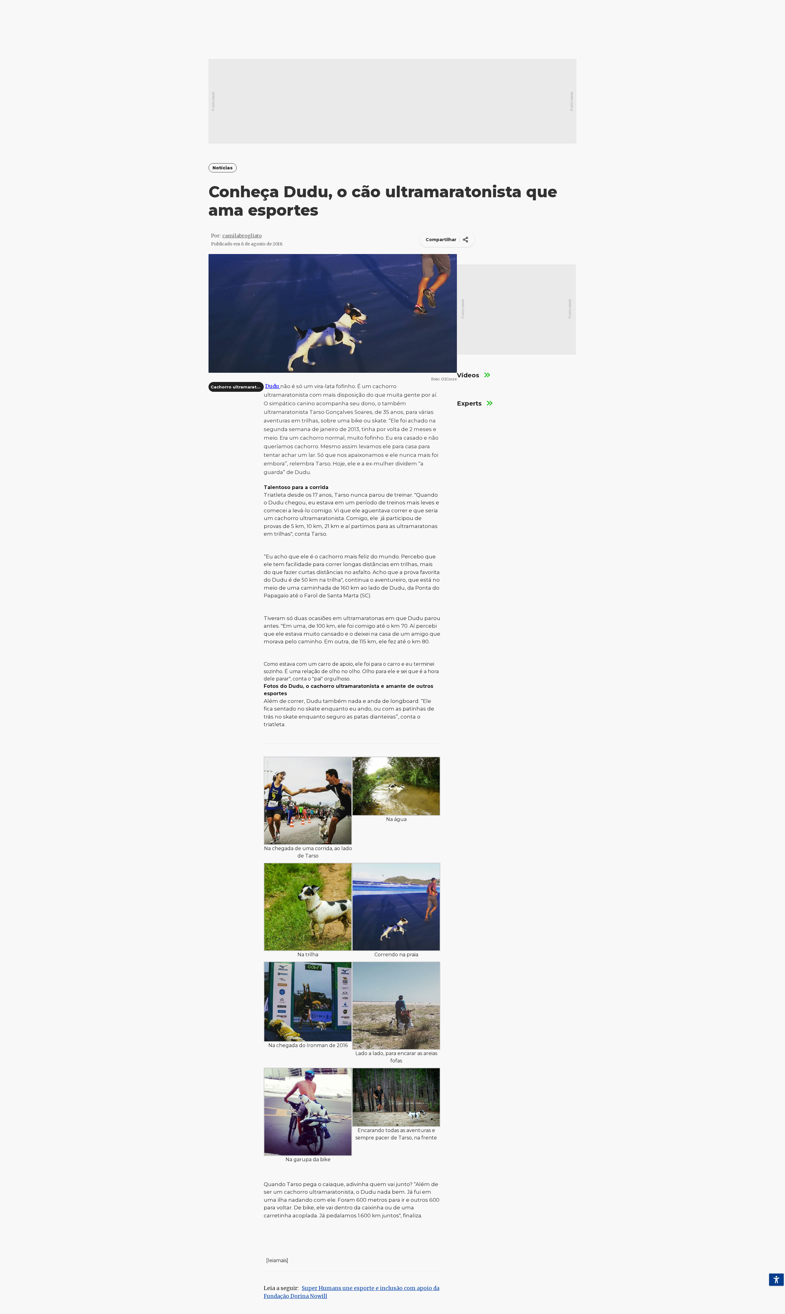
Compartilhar (441, 239)
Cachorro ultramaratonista (241, 386)
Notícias (223, 168)
